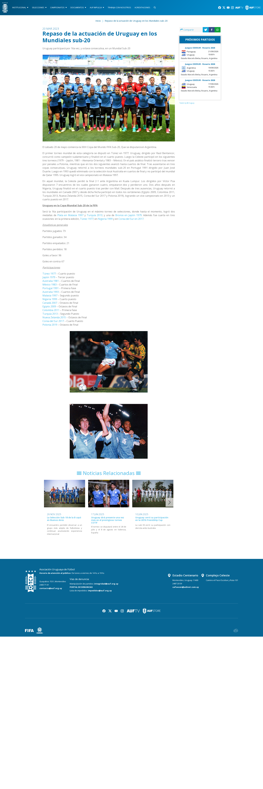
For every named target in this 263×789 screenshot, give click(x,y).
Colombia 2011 (50, 310)
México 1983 (49, 284)
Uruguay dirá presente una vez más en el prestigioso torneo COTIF (107, 520)
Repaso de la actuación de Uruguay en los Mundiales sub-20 (136, 20)
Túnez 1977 (86, 219)
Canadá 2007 (49, 302)
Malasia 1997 (49, 295)
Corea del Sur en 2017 (131, 219)
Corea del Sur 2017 (53, 321)
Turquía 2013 (94, 215)
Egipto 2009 (49, 306)
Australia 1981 (50, 281)
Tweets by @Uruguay (186, 103)
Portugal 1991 (50, 288)
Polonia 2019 (49, 324)
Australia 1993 (50, 292)
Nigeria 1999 (105, 219)
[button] (169, 502)
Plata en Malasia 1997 (70, 215)
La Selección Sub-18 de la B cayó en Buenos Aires (64, 518)
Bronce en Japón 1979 (128, 215)
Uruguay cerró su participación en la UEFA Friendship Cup (151, 518)
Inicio (98, 20)
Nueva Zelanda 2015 (54, 317)
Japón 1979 (48, 277)
